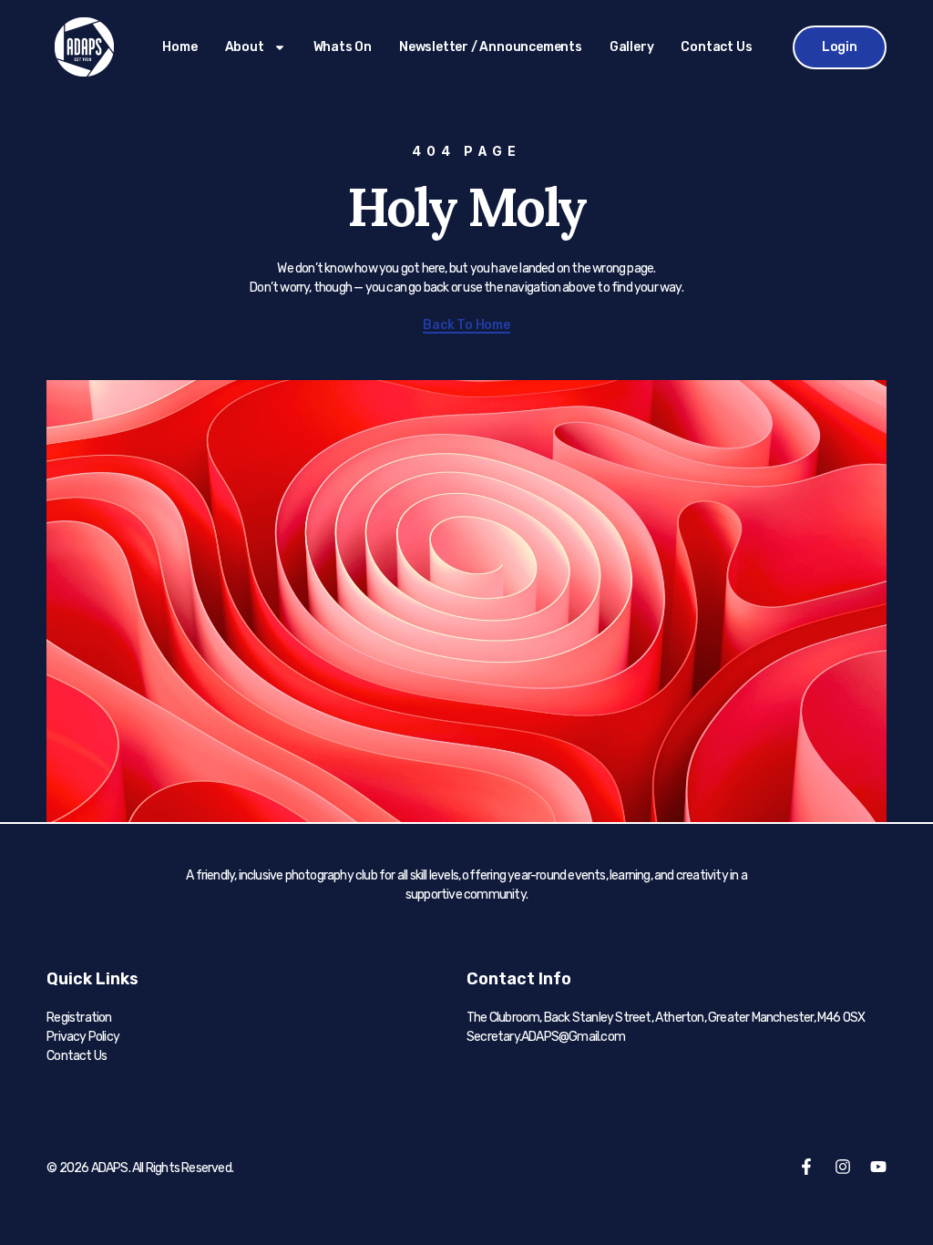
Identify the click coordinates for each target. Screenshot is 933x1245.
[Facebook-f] (806, 1166)
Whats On (342, 47)
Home (179, 47)
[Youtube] (878, 1166)
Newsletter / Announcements (490, 47)
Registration (78, 1017)
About (244, 47)
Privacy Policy (82, 1036)
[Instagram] (843, 1166)
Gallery (632, 47)
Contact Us (716, 47)
